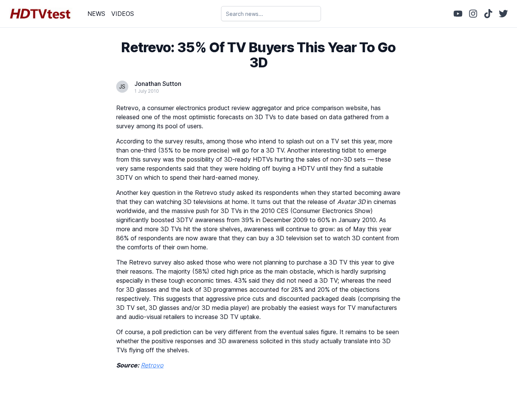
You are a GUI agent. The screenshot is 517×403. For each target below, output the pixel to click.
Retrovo (152, 365)
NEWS (96, 13)
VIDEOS (122, 13)
